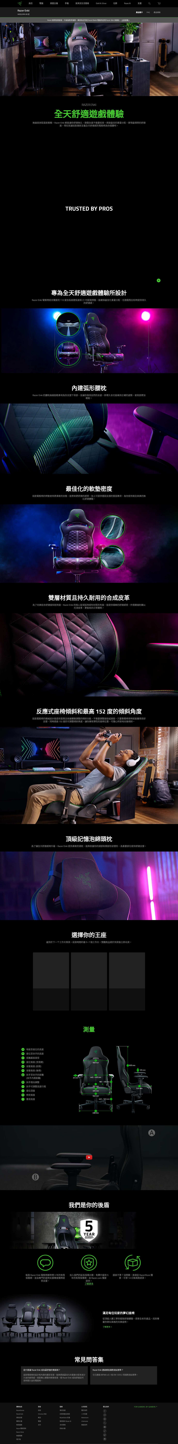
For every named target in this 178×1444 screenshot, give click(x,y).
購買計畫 (19, 1421)
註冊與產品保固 (65, 1414)
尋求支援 (63, 1410)
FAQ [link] (148, 12)
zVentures (84, 1421)
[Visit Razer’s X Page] (104, 1423)
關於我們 (84, 1410)
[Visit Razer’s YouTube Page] (104, 1427)
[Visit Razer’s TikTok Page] (104, 1431)
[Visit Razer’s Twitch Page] (104, 1435)
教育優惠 (19, 1425)
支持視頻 (63, 1425)
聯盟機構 (19, 1436)
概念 (39, 1418)
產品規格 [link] (157, 12)
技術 (39, 1410)
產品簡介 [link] (139, 12)
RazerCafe (19, 1414)
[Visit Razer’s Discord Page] (104, 1439)
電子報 (18, 1439)
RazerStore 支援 (65, 1418)
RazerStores (20, 1410)
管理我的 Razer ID (65, 1421)
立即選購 (125, 20)
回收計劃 (63, 1428)
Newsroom (85, 1418)
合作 (39, 1425)
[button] (89, 1157)
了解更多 (89, 1284)
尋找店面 (19, 1418)
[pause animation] (158, 280)
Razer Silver (20, 1432)
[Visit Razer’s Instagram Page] (104, 1415)
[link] (20, 3)
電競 (39, 1421)
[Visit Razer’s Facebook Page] (104, 1411)
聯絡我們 (84, 1425)
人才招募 (84, 1414)
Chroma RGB (42, 1414)
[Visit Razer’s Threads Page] (104, 1419)
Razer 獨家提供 (21, 1428)
